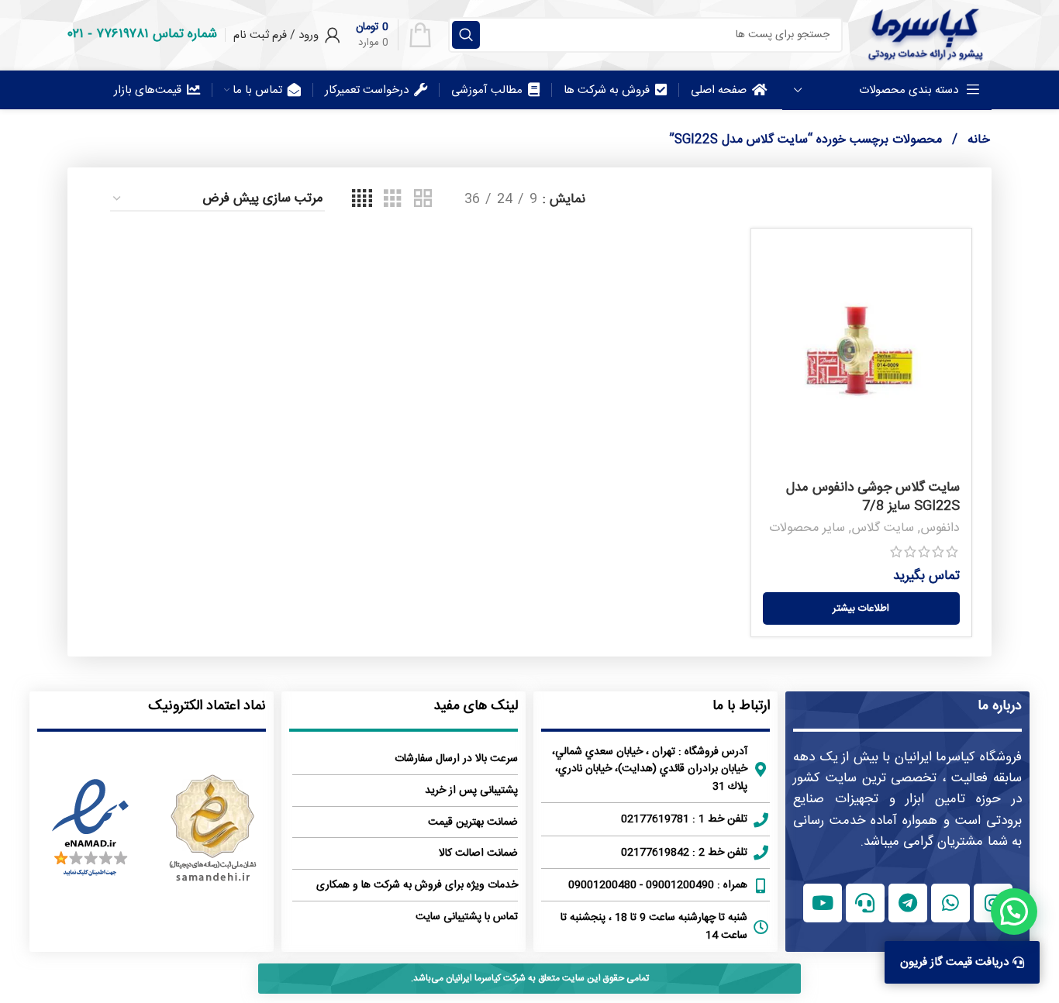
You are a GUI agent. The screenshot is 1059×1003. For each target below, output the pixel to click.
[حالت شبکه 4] (362, 199)
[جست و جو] (466, 35)
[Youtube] (822, 903)
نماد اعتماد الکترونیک (207, 706)
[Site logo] (925, 35)
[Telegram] (907, 903)
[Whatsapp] (950, 903)
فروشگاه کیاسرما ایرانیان (958, 757)
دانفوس (940, 528)
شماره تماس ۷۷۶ (156, 34)
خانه (977, 139)
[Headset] (865, 903)
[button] (1014, 911)
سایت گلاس (882, 528)
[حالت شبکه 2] (423, 199)
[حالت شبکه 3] (393, 199)
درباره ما (1000, 706)
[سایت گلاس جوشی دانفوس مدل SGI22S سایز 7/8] (861, 356)
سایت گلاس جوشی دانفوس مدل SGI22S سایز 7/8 (873, 497)
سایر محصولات (807, 528)
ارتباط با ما (741, 706)
